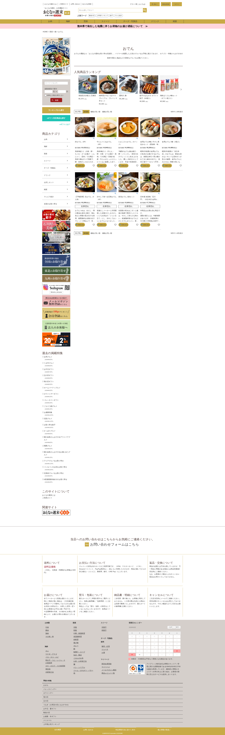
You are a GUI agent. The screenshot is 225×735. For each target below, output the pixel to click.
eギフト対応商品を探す (56, 118)
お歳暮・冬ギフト (49, 716)
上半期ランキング (102, 15)
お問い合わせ (75, 4)
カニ (47, 651)
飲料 (102, 642)
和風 (75, 630)
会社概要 (57, 730)
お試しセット (49, 182)
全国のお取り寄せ (50, 204)
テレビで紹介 (49, 197)
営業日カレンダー (135, 623)
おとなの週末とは (50, 4)
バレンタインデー (49, 689)
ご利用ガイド (63, 4)
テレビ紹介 (118, 15)
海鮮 (68, 21)
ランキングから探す (56, 110)
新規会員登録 (165, 4)
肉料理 (75, 640)
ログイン (177, 4)
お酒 (103, 652)
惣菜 (86, 21)
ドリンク (155, 21)
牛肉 (47, 627)
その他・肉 (49, 636)
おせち (45, 685)
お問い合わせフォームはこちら (114, 544)
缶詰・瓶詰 (77, 655)
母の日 (45, 697)
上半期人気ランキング (51, 724)
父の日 (45, 701)
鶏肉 (47, 633)
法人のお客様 (86, 4)
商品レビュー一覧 (108, 673)
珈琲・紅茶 (106, 646)
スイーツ (105, 21)
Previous (76, 90)
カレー (75, 646)
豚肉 (47, 630)
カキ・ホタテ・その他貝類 (55, 666)
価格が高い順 (107, 112)
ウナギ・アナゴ (51, 654)
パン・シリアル (79, 667)
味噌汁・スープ (79, 652)
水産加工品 (49, 672)
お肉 (50, 21)
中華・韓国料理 (79, 633)
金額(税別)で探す (51, 89)
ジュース (105, 649)
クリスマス (47, 720)
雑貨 (175, 21)
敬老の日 (92, 15)
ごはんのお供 (78, 658)
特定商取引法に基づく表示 (125, 730)
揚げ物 (75, 643)
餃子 (111, 15)
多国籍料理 (77, 636)
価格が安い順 (95, 112)
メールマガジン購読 (109, 670)
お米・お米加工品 (80, 661)
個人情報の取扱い (164, 730)
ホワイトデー (48, 693)
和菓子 (104, 630)
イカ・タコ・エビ (52, 657)
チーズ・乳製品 (130, 21)
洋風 (75, 627)
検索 (145, 10)
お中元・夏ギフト (49, 709)
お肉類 (47, 623)
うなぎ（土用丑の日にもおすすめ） (56, 705)
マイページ (105, 659)
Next (181, 89)
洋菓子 (104, 627)
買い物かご (155, 4)
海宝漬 (47, 669)
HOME (45, 32)
